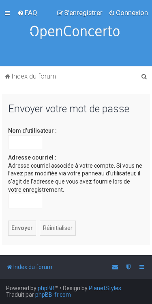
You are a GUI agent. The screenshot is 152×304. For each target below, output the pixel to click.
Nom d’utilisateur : (32, 130)
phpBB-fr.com (53, 294)
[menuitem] (27, 12)
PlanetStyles (105, 288)
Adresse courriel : (32, 157)
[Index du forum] (76, 33)
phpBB (46, 288)
